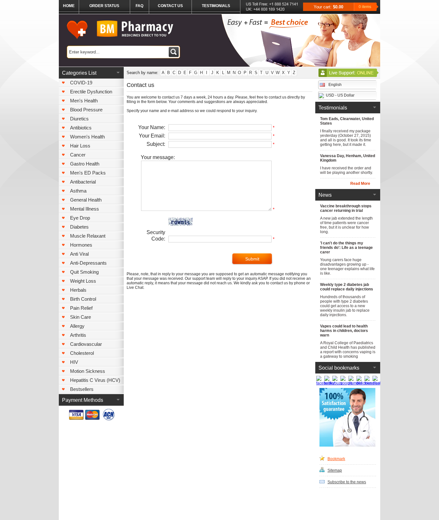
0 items (365, 7)
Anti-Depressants (88, 263)
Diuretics (79, 118)
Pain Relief (81, 308)
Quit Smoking (84, 272)
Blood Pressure (86, 109)
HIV (74, 362)
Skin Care (80, 317)
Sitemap (334, 470)
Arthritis (78, 335)
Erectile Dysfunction (91, 91)
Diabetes (79, 227)
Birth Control (83, 299)
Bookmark (336, 459)
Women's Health (87, 136)
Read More (360, 183)
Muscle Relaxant (87, 236)
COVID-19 (81, 82)
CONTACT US (170, 6)
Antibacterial (83, 181)
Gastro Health (84, 163)
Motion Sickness (87, 371)
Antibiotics (81, 127)
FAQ (139, 6)
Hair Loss (80, 145)
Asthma (78, 191)
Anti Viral (79, 254)
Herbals (78, 290)
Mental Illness (84, 209)
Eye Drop (80, 218)
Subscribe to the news (346, 482)
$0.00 (338, 7)
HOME (69, 6)
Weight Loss (83, 281)
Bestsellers (82, 389)
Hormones (81, 245)
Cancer (77, 154)
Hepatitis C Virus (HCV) (95, 380)
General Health (86, 200)
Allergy (77, 326)
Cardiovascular (86, 344)
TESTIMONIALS (216, 6)
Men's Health (84, 100)
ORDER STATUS (104, 6)
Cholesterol (82, 353)
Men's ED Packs (88, 172)
